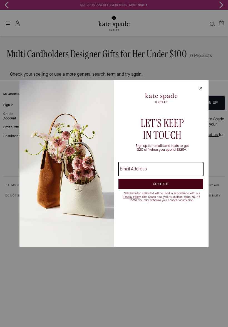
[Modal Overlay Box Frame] (114, 163)
